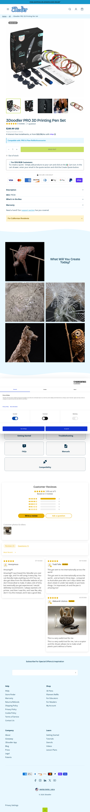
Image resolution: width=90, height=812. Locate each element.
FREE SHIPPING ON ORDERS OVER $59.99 (44, 2)
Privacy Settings (11, 805)
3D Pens (49, 691)
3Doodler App (11, 742)
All (10, 16)
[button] (8, 9)
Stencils (49, 742)
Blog (7, 746)
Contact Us (9, 720)
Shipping (8, 131)
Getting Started (52, 735)
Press (7, 750)
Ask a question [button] (58, 516)
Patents (8, 757)
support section (27, 210)
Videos (49, 746)
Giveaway (9, 739)
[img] (9, 561)
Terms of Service (12, 717)
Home (4, 16)
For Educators (52, 698)
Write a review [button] (31, 516)
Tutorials (50, 739)
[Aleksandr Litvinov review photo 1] (67, 620)
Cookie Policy (10, 713)
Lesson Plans (51, 750)
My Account (51, 705)
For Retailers (51, 702)
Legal (7, 753)
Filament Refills (52, 694)
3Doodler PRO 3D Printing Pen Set (25, 16)
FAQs (7, 691)
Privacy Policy (10, 709)
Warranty (9, 698)
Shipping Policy (11, 705)
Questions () (23, 546)
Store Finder (10, 694)
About (7, 735)
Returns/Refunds (12, 702)
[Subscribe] (76, 672)
